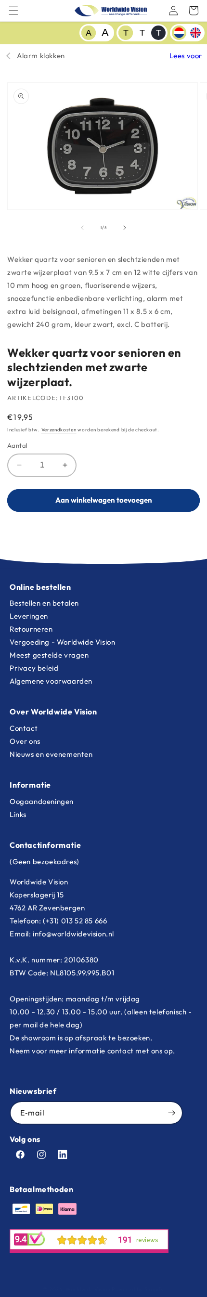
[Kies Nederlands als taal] (179, 33)
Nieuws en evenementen (51, 754)
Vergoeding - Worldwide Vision (62, 642)
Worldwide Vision (87, 1289)
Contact (24, 728)
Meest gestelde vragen (49, 655)
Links (18, 814)
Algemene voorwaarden (51, 681)
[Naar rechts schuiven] (124, 227)
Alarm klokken (41, 55)
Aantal (17, 445)
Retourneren (31, 629)
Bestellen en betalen (44, 603)
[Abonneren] (171, 1113)
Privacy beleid (34, 668)
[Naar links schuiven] (82, 227)
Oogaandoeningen (42, 801)
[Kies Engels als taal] (195, 33)
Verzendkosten (59, 430)
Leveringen (29, 616)
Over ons (25, 741)
